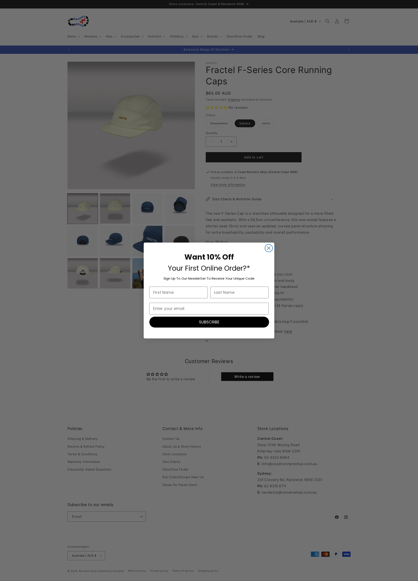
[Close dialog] (269, 248)
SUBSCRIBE (209, 322)
